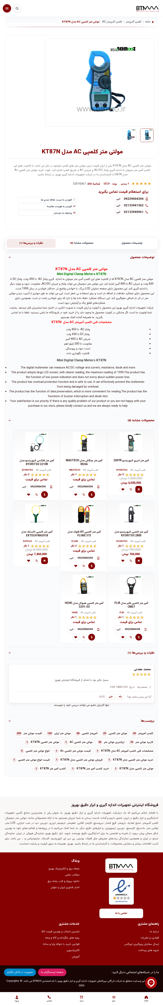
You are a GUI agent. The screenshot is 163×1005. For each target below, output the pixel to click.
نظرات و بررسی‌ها (31, 243)
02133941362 (134, 205)
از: (150, 687)
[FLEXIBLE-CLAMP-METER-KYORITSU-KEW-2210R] (36, 443)
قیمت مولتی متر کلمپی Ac (75, 751)
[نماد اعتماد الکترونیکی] (121, 891)
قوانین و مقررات (149, 938)
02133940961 (134, 212)
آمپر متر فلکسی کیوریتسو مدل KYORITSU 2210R (37, 462)
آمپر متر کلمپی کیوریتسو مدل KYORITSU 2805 (131, 534)
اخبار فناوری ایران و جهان (65, 887)
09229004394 (134, 199)
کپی (118, 199)
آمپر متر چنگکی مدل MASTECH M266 (84, 462)
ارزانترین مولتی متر (114, 742)
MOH (107, 184)
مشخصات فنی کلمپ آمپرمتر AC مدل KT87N (127, 751)
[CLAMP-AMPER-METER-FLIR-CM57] (131, 586)
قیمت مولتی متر (32, 733)
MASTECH (74, 470)
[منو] (7, 8)
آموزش (76, 957)
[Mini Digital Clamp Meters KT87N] (130, 135)
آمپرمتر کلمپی (89, 733)
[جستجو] (17, 8)
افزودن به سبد (138, 489)
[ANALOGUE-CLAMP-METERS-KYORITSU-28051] (131, 515)
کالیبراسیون (73, 950)
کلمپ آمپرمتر (145, 733)
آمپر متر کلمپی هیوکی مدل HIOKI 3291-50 (84, 605)
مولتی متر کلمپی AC (81, 742)
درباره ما (154, 932)
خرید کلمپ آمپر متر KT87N (93, 769)
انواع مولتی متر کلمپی (37, 751)
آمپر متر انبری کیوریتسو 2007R (131, 461)
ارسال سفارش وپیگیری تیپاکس (141, 944)
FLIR (121, 612)
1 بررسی (125, 184)
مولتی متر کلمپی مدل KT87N (136, 769)
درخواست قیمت (91, 494)
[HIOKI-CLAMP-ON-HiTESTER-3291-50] (83, 586)
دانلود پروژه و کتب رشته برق (64, 881)
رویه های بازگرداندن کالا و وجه (62, 938)
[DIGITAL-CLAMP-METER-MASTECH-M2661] (83, 443)
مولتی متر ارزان (62, 733)
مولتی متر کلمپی (118, 733)
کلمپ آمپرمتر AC (138, 470)
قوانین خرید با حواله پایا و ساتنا (61, 944)
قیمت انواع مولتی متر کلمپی (34, 760)
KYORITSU (121, 470)
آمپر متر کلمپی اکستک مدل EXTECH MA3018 (36, 534)
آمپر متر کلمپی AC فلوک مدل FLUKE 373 (84, 534)
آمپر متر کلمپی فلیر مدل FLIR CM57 (131, 605)
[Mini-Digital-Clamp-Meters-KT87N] (147, 135)
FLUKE (74, 541)
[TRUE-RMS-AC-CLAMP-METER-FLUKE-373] (83, 515)
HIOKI (75, 612)
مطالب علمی (72, 875)
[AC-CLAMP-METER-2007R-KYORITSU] (131, 443)
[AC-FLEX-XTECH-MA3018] (36, 515)
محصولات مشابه (81, 243)
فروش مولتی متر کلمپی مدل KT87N (81, 760)
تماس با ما (121, 913)
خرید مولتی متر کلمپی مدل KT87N (133, 760)
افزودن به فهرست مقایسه (59, 206)
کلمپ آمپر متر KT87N (53, 769)
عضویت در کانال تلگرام (20, 972)
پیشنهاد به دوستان (63, 213)
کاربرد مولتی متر (144, 742)
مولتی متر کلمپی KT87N (45, 742)
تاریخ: (132, 687)
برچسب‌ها (147, 721)
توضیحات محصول (132, 243)
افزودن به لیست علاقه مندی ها (56, 200)
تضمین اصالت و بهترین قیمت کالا (60, 932)
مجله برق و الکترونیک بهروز (64, 869)
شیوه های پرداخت (148, 950)
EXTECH (27, 541)
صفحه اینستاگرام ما (52, 972)
